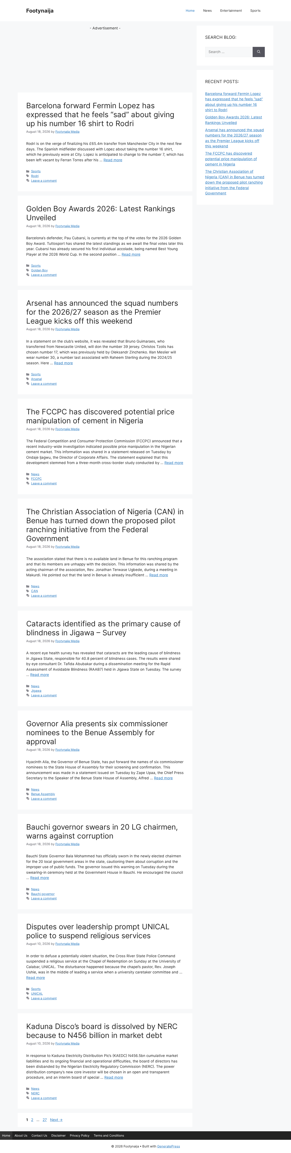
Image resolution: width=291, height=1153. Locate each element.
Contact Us (39, 1135)
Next (56, 1120)
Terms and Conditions (109, 1135)
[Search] (259, 52)
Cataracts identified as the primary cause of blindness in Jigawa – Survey (103, 628)
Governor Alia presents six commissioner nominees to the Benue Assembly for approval (97, 732)
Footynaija (40, 10)
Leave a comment (44, 180)
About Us (20, 1135)
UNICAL (37, 993)
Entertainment (231, 11)
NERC (35, 1093)
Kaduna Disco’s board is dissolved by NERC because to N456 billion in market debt (101, 1031)
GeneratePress (168, 1146)
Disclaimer (58, 1135)
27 (45, 1120)
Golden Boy (39, 270)
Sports (255, 11)
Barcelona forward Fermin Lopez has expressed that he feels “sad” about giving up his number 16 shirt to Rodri (100, 114)
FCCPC (36, 478)
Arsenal (36, 379)
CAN (34, 591)
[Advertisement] (105, 61)
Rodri (35, 176)
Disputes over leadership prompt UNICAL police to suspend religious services (98, 931)
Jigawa (36, 690)
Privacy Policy (79, 1135)
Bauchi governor (43, 894)
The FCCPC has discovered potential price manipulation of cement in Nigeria (100, 416)
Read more (113, 160)
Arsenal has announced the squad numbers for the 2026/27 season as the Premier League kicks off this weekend (102, 311)
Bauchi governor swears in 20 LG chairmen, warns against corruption (102, 831)
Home (190, 11)
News (207, 11)
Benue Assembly (43, 794)
